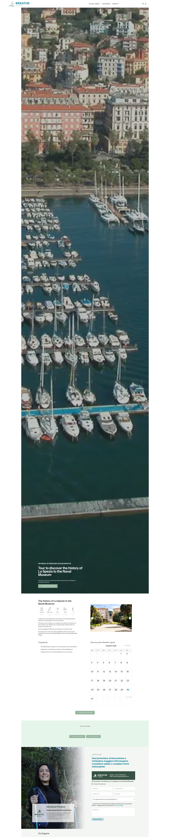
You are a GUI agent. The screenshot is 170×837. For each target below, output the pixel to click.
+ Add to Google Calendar (77, 736)
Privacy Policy (119, 805)
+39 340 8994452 (120, 775)
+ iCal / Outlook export (93, 736)
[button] (92, 618)
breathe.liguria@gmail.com (121, 776)
